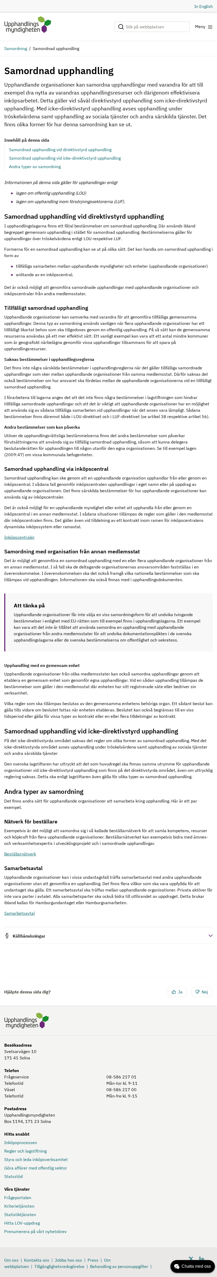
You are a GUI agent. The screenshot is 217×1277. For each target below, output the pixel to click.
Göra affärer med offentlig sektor (35, 1168)
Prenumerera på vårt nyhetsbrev (35, 1231)
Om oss (11, 1260)
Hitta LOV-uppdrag (22, 1223)
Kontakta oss (36, 1260)
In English (203, 6)
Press (93, 1260)
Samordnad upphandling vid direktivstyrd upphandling (60, 149)
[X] (191, 1258)
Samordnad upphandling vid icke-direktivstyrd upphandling (65, 158)
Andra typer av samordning (35, 166)
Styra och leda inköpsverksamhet (36, 1159)
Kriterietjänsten (19, 1206)
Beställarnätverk (20, 854)
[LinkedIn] (201, 1258)
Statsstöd (13, 1176)
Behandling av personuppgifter (119, 1266)
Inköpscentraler (19, 537)
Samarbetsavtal (19, 913)
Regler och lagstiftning (25, 1151)
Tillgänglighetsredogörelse (59, 1266)
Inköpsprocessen (20, 1142)
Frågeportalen (17, 1197)
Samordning (15, 48)
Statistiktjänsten (20, 1214)
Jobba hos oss (68, 1260)
